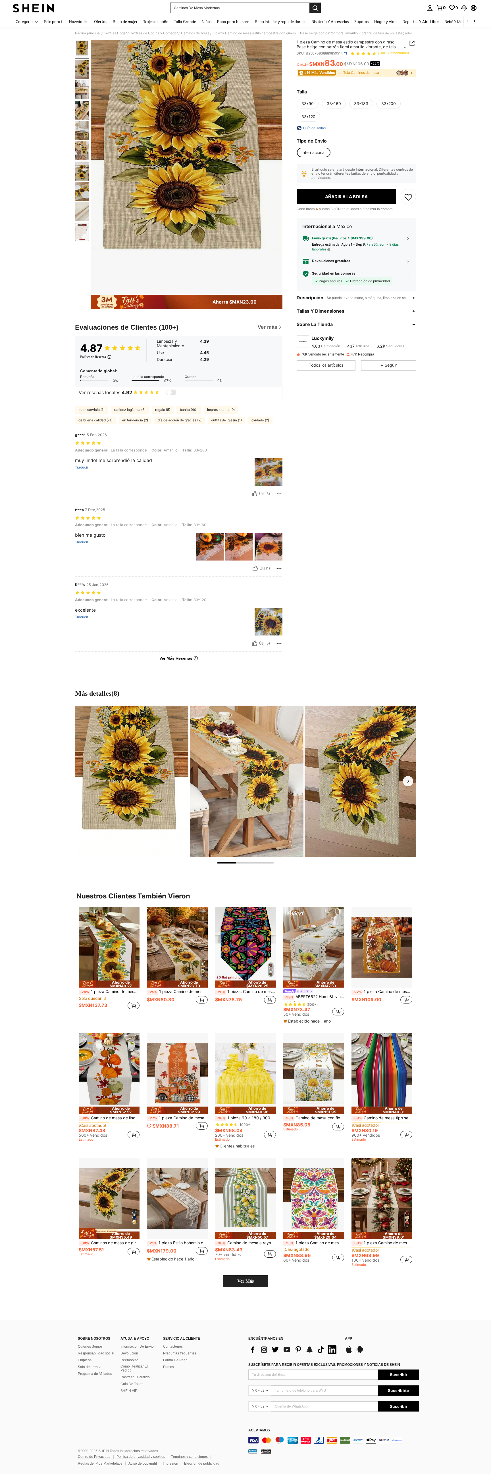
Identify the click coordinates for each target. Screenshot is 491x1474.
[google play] (360, 1352)
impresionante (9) (221, 409)
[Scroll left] (468, 21)
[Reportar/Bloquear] (279, 493)
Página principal (88, 33)
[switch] (171, 392)
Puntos (168, 1367)
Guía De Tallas (131, 1384)
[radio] (308, 103)
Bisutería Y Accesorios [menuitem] (330, 21)
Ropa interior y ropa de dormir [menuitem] (280, 21)
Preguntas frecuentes (179, 1353)
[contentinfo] (333, 1440)
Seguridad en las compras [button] (333, 274)
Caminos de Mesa (195, 33)
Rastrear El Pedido (135, 1377)
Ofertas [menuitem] (100, 21)
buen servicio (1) (91, 409)
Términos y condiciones (189, 1457)
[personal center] (429, 8)
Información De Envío (137, 1346)
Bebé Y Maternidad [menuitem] (460, 21)
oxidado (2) (260, 420)
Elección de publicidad (201, 1463)
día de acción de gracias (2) (179, 420)
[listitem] (109, 961)
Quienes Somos (90, 1346)
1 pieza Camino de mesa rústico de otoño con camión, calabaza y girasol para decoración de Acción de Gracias (178, 1118)
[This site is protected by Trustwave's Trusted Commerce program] (252, 1451)
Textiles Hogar (115, 33)
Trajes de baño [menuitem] (155, 21)
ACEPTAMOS (259, 1430)
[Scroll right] (475, 21)
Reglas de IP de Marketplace (100, 1463)
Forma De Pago (175, 1360)
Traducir (81, 467)
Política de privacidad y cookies (140, 1457)
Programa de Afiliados (95, 1374)
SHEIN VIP (128, 1391)
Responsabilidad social (96, 1353)
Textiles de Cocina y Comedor (154, 33)
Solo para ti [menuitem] (53, 21)
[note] (109, 984)
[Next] (408, 781)
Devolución (129, 1353)
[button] (464, 8)
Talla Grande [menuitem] (185, 21)
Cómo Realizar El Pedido (134, 1368)
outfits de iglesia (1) (226, 420)
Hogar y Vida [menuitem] (385, 21)
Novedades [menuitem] (78, 21)
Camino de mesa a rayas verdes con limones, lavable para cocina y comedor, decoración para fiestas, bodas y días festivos (246, 1243)
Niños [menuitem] (206, 21)
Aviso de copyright (142, 1463)
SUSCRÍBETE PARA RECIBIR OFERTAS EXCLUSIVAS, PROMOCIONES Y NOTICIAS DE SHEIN (324, 1365)
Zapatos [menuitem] (361, 21)
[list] (293, 1349)
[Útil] (254, 493)
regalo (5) (162, 409)
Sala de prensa (89, 1367)
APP (348, 1339)
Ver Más (245, 1281)
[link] (441, 7)
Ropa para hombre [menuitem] (233, 21)
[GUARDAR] (408, 196)
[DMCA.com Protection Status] (266, 1451)
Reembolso (129, 1360)
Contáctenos (173, 1346)
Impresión (170, 1463)
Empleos (84, 1360)
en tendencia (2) (135, 420)
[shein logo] (33, 8)
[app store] (349, 1352)
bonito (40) (188, 409)
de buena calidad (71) (95, 420)
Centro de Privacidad (94, 1457)
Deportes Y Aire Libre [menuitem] (420, 21)
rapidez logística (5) (129, 409)
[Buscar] (315, 8)
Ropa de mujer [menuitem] (125, 21)
